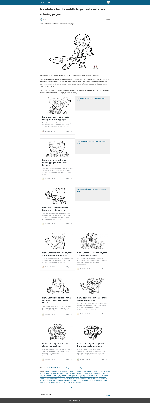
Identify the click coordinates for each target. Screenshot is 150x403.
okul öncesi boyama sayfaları (94, 380)
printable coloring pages (74, 382)
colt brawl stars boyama (79, 378)
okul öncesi (70, 380)
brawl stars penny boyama (87, 377)
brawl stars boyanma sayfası (93, 373)
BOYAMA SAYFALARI (53, 368)
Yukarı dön (107, 395)
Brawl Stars (62, 368)
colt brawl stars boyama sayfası (96, 378)
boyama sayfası (98, 371)
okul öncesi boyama (80, 380)
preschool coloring (61, 382)
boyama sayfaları (75, 371)
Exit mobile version (75, 400)
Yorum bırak (75, 388)
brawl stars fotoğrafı (80, 375)
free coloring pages (61, 380)
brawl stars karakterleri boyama (56, 377)
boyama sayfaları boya (86, 371)
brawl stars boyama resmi (77, 373)
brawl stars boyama (49, 373)
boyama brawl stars (63, 371)
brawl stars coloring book (51, 375)
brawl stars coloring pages (66, 375)
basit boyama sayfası (51, 371)
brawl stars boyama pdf (62, 373)
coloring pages (54, 378)
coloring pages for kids (65, 378)
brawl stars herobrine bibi (93, 375)
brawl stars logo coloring (73, 377)
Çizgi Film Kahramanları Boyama (75, 368)
